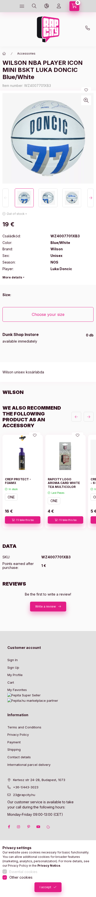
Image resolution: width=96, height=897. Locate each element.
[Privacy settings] (48, 827)
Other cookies (20, 877)
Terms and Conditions (24, 727)
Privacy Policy (18, 734)
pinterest (28, 827)
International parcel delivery (28, 765)
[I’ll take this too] (22, 520)
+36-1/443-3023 (25, 787)
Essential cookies (23, 872)
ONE (11, 497)
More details (12, 277)
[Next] (90, 197)
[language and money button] (46, 6)
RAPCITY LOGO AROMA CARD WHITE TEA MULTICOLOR (64, 483)
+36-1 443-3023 (89, 29)
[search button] (34, 6)
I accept (45, 887)
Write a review (45, 606)
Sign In (12, 660)
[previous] (76, 417)
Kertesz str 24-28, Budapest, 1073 (39, 780)
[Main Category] (4, 53)
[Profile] (59, 6)
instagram (19, 827)
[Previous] (5, 197)
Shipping (14, 749)
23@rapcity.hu (57, 18)
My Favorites (17, 690)
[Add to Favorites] (86, 90)
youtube (38, 827)
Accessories (26, 53)
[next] (89, 417)
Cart (10, 682)
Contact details (19, 757)
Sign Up (13, 667)
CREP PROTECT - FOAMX (18, 481)
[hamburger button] (22, 6)
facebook (9, 827)
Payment (14, 742)
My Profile (15, 675)
